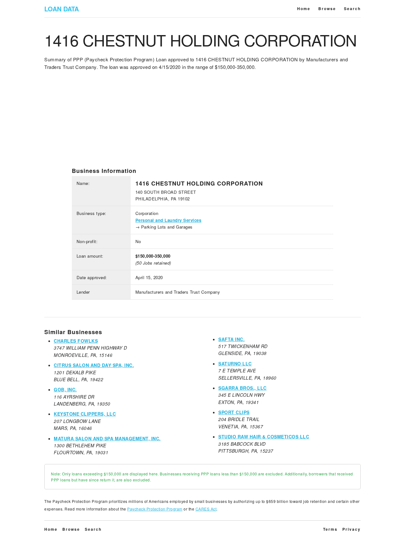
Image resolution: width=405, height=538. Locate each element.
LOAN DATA (61, 8)
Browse (327, 8)
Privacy (351, 529)
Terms (330, 529)
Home (303, 8)
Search (352, 8)
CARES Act (206, 508)
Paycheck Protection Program (155, 508)
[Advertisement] (202, 123)
